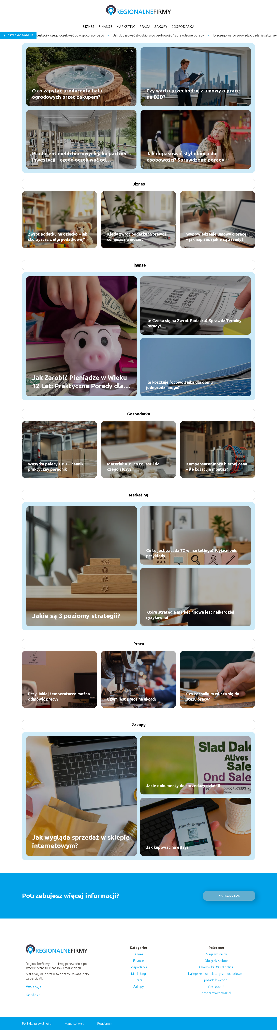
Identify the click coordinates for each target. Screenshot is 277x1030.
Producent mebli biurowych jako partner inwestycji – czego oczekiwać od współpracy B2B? (79, 157)
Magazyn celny (216, 954)
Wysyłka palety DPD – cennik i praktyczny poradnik (57, 467)
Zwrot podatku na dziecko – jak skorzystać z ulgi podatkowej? (57, 237)
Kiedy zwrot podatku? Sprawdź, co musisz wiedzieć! (137, 237)
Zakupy (160, 26)
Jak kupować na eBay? (167, 847)
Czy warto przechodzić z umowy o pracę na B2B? (193, 94)
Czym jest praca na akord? (131, 699)
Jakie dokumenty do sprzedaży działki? (183, 785)
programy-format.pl (216, 993)
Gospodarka (183, 26)
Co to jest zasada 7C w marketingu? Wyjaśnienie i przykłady (192, 553)
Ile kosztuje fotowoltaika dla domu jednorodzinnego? (179, 385)
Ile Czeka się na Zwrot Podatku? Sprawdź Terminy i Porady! (195, 323)
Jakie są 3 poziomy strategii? (76, 615)
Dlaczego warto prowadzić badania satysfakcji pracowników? (178, 35)
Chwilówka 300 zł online (216, 967)
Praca (145, 26)
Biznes (88, 26)
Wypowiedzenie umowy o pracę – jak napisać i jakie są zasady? (216, 237)
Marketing (125, 26)
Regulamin (104, 1023)
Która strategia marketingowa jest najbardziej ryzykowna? (190, 615)
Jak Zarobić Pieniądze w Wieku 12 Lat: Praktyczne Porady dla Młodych (79, 382)
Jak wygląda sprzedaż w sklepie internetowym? (81, 841)
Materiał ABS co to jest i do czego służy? (133, 467)
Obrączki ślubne (216, 960)
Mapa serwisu (74, 1023)
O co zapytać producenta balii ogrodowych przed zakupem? (67, 94)
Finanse (105, 26)
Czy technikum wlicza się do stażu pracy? (212, 696)
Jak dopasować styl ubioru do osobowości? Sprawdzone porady (80, 35)
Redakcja (34, 986)
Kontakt (33, 994)
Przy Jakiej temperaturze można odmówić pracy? (59, 696)
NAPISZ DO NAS (229, 895)
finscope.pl (216, 986)
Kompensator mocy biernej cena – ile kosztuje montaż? (216, 467)
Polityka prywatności (37, 1023)
